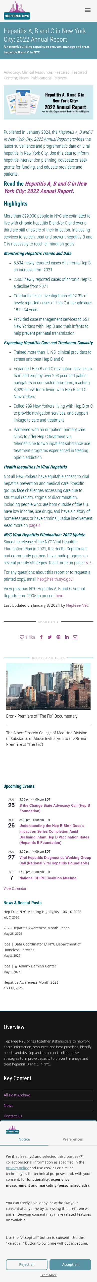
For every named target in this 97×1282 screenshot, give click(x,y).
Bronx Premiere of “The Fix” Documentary (42, 716)
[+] (48, 686)
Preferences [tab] (73, 1139)
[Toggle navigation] (87, 10)
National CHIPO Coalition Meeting (48, 877)
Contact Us (13, 1115)
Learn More (49, 1275)
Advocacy (12, 72)
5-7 (88, 562)
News (24, 77)
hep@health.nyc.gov (54, 579)
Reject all (27, 1264)
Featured (62, 72)
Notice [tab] (24, 1139)
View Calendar (14, 888)
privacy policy (17, 1167)
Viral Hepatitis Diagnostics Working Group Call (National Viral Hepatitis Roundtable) (55, 860)
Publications (41, 77)
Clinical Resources (37, 72)
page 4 (35, 525)
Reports (60, 77)
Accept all (70, 1264)
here (59, 595)
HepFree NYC (77, 605)
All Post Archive (17, 1094)
